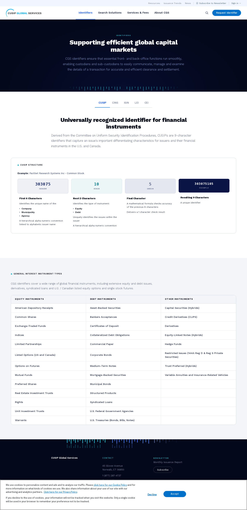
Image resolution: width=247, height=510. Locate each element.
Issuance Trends (172, 3)
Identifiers (85, 12)
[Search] (207, 13)
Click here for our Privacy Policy (60, 492)
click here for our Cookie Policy (110, 485)
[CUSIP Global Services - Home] (23, 13)
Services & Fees (138, 12)
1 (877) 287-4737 (111, 475)
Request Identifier (226, 12)
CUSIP (102, 102)
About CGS (161, 12)
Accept (175, 494)
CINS (115, 102)
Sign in (234, 3)
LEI (137, 102)
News (188, 3)
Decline (152, 494)
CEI (146, 102)
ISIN (126, 102)
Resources (154, 3)
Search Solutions (110, 12)
